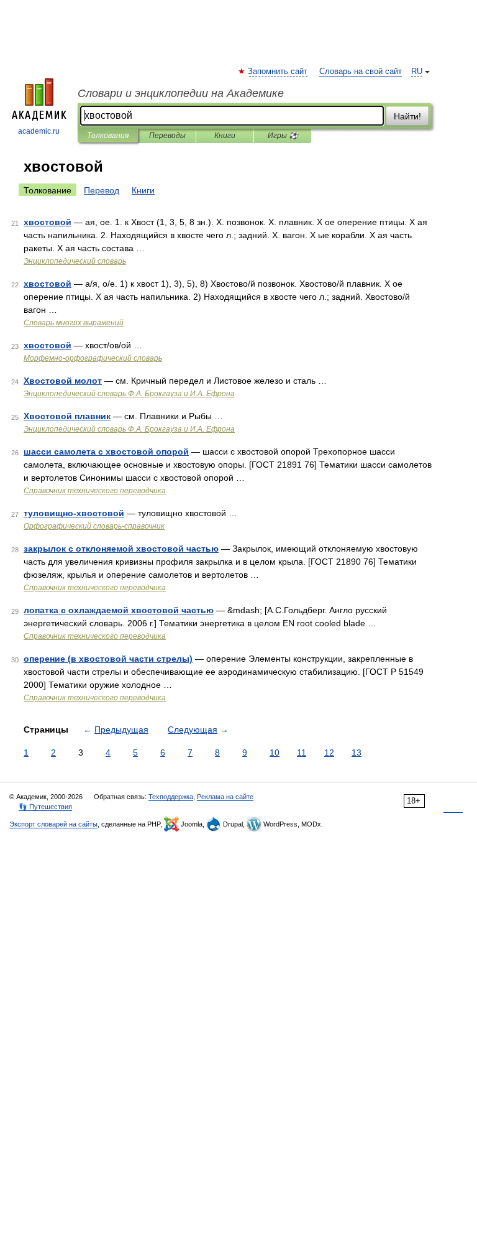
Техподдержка (170, 796)
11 (301, 752)
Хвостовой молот (63, 381)
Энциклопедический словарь (75, 261)
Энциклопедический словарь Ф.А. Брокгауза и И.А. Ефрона (129, 393)
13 (356, 752)
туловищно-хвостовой (74, 513)
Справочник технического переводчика (95, 490)
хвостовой (47, 222)
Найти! (407, 116)
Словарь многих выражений (74, 322)
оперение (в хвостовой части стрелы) (108, 659)
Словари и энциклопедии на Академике (181, 93)
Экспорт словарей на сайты (53, 824)
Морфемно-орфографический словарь (93, 358)
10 (274, 752)
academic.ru (39, 131)
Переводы (167, 135)
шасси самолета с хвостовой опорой (106, 451)
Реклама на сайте (225, 796)
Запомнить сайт (278, 71)
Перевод (101, 190)
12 (329, 752)
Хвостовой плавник (67, 416)
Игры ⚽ (283, 135)
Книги (224, 135)
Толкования (108, 135)
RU (416, 71)
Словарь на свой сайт (360, 71)
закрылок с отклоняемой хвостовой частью (121, 549)
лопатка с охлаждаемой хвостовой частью (119, 610)
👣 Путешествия (45, 806)
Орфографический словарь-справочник (94, 526)
